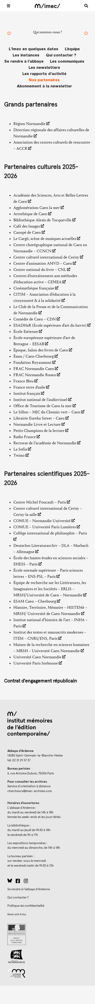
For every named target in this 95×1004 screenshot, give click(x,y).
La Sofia (20, 449)
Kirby (23, 914)
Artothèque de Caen (30, 213)
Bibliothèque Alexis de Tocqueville (42, 220)
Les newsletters (44, 67)
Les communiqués (67, 61)
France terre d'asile (29, 387)
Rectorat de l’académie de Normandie (45, 443)
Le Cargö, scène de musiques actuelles (45, 238)
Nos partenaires (44, 79)
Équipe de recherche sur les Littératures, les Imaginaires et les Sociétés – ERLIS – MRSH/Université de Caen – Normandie (49, 589)
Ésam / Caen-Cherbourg (34, 356)
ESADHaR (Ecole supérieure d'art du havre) (50, 325)
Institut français (27, 393)
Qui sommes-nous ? (47, 32)
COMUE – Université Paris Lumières (45, 527)
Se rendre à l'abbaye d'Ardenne (28, 889)
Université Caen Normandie (37, 657)
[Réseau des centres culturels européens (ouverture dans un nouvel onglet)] (47, 973)
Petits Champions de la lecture (39, 430)
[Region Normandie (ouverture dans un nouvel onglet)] (47, 956)
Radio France (25, 436)
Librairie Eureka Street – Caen (39, 418)
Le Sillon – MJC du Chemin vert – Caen (47, 412)
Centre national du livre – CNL (40, 269)
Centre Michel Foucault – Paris (40, 502)
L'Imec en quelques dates (33, 48)
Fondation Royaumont (32, 362)
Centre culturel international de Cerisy (46, 257)
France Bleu (23, 381)
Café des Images (27, 226)
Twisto (19, 455)
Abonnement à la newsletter (44, 85)
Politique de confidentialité (25, 905)
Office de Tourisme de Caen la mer (43, 405)
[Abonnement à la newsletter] (86, 33)
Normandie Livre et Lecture (37, 424)
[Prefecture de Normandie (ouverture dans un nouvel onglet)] (47, 934)
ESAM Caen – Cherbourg (35, 601)
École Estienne (26, 331)
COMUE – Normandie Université (42, 520)
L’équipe (72, 48)
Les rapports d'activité (44, 73)
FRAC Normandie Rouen (35, 375)
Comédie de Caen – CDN (35, 319)
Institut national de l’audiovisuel (40, 399)
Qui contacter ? (61, 54)
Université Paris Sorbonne (36, 663)
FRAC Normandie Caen (34, 368)
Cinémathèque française (34, 288)
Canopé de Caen (27, 232)
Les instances (26, 54)
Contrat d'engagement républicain (40, 681)
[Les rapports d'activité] (9, 33)
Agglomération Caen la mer (37, 207)
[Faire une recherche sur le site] (86, 5)
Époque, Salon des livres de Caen (41, 350)
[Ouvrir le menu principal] (8, 5)
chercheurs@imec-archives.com (29, 791)
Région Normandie (29, 123)
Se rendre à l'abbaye (24, 61)
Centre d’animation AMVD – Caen (43, 263)
